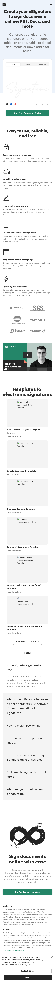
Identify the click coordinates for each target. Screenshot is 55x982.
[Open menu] (51, 4)
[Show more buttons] (50, 369)
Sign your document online (28, 113)
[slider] (27, 369)
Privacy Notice (26, 965)
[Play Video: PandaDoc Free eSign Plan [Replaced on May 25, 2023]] (27, 355)
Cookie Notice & (15, 965)
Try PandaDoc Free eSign (27, 892)
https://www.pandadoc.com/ (13, 950)
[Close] (52, 957)
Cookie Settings (27, 971)
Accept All (27, 977)
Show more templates (27, 641)
